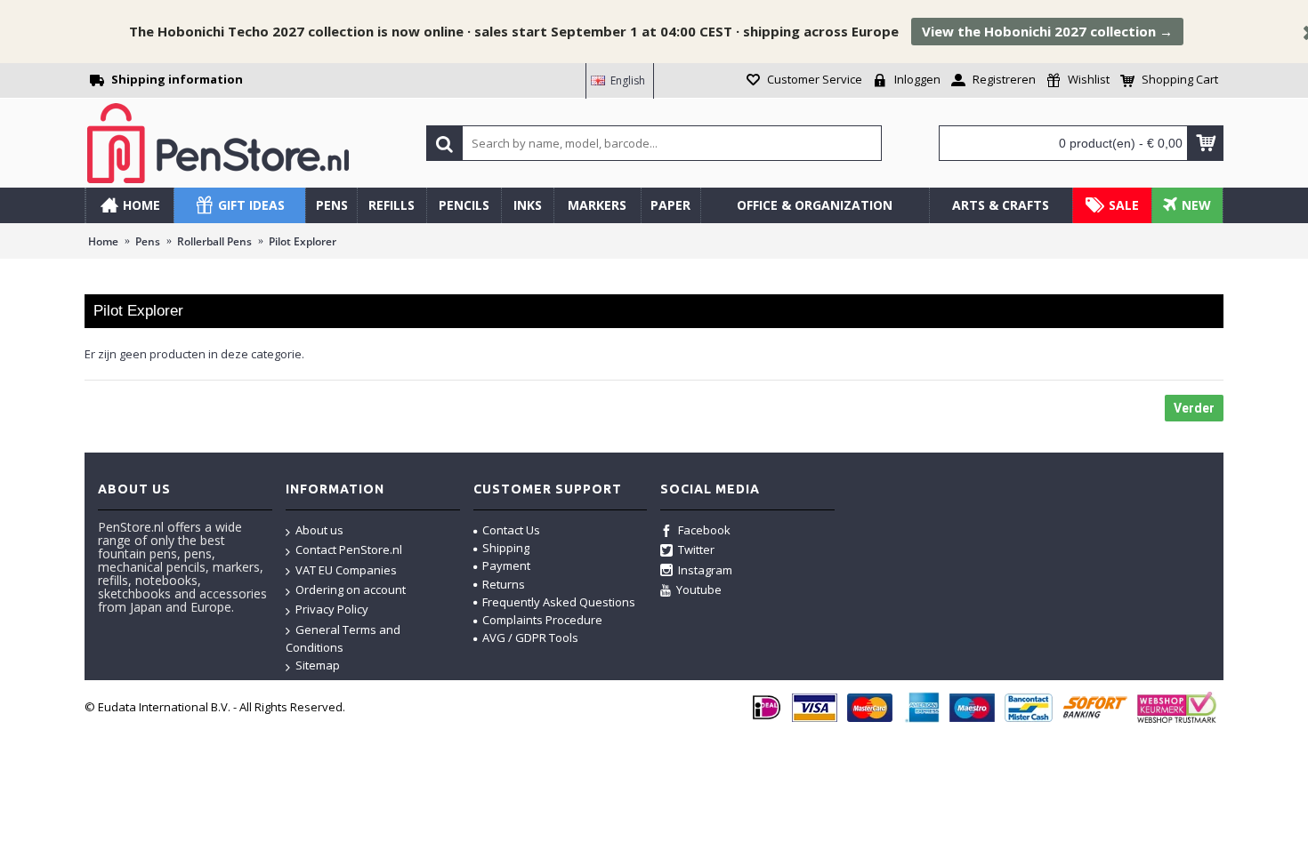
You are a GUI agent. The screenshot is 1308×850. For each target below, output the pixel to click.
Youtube (699, 589)
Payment (506, 565)
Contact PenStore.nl (348, 549)
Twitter (696, 549)
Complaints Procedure (542, 620)
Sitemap (317, 665)
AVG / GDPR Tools (530, 637)
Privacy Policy (331, 609)
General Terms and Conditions (343, 638)
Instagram (705, 570)
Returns (503, 584)
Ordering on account (350, 589)
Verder (1194, 408)
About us (319, 530)
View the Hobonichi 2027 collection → (1047, 31)
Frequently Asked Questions (558, 602)
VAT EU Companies (346, 570)
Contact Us (511, 530)
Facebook (704, 530)
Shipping (505, 548)
